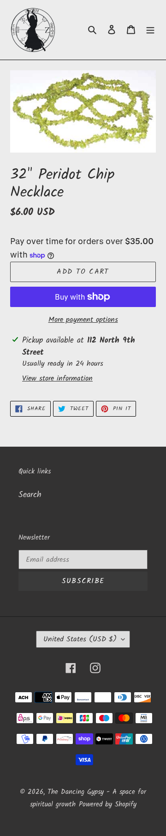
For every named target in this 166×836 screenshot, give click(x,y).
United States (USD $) (80, 639)
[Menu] (150, 30)
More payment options (83, 320)
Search (30, 495)
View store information (57, 378)
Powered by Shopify (107, 804)
